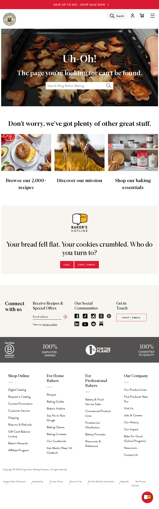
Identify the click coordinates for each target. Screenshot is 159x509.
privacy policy (50, 324)
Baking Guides (55, 401)
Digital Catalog (17, 389)
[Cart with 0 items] (141, 15)
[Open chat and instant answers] (147, 497)
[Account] (133, 15)
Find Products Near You (136, 399)
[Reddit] (93, 323)
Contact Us (131, 455)
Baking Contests (57, 434)
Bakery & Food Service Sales (94, 401)
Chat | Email (86, 264)
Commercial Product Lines (98, 413)
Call (67, 264)
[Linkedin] (76, 323)
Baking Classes (56, 427)
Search (109, 85)
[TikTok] (85, 316)
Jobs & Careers (133, 415)
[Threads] (101, 316)
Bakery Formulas (95, 434)
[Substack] (101, 323)
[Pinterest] (109, 316)
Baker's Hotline (56, 408)
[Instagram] (93, 316)
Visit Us (128, 408)
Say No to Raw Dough (56, 418)
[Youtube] (85, 324)
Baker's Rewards (18, 443)
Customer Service (19, 410)
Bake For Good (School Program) (135, 438)
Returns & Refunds (20, 424)
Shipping (13, 417)
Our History (131, 422)
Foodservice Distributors (92, 425)
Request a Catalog (19, 396)
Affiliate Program (18, 450)
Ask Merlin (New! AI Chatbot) (59, 450)
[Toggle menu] (152, 15)
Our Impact (131, 429)
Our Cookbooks (56, 441)
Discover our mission (79, 180)
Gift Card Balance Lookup (19, 434)
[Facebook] (76, 316)
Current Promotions (20, 403)
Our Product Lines (135, 389)
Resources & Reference (93, 443)
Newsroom (130, 448)
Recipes (51, 394)
